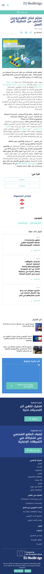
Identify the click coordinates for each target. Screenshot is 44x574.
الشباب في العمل (35, 495)
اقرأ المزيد (37, 250)
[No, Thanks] (41, 568)
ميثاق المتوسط (36, 539)
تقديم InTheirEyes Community (31, 499)
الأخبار (40, 463)
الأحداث (39, 467)
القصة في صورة (36, 486)
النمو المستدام (22, 223)
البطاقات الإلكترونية (35, 476)
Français (22, 186)
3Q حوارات (38, 480)
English (22, 179)
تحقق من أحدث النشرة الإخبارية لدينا (25, 385)
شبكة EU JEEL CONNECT (32, 511)
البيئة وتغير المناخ (35, 223)
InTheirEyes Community (34, 503)
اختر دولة (24, 12)
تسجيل (34, 418)
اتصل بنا (39, 544)
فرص (40, 526)
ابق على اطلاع (34, 450)
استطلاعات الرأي (36, 490)
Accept (27, 571)
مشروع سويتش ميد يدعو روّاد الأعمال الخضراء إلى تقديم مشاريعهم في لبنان (29, 293)
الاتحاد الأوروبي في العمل (32, 507)
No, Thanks (19, 571)
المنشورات (38, 470)
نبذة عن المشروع (36, 535)
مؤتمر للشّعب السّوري (35, 520)
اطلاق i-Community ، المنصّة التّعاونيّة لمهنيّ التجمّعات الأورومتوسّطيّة (30, 243)
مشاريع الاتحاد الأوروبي (34, 516)
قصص (40, 473)
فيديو (40, 483)
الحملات (39, 530)
